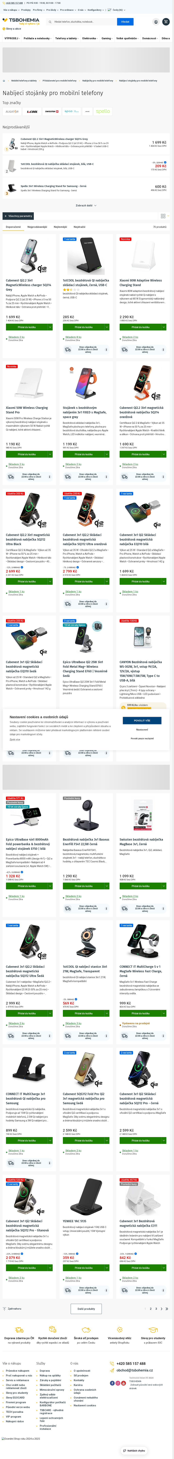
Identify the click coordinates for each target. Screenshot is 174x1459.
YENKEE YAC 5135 (74, 1221)
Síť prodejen (81, 1375)
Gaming (106, 38)
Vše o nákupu (10, 10)
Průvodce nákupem (17, 1370)
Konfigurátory (94, 10)
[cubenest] (87, 111)
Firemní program (16, 1402)
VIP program (13, 1416)
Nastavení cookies (85, 1405)
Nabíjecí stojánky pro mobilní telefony (138, 80)
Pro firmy (37, 10)
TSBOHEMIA (135, 1381)
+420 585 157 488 (14, 3)
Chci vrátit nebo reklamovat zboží (16, 1387)
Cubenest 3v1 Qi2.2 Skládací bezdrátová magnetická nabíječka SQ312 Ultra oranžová (85, 539)
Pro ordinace (67, 10)
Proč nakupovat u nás (19, 1375)
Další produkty (86, 1308)
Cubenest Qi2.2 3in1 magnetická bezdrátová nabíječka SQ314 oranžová (141, 412)
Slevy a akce (13, 28)
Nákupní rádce (15, 1421)
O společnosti (82, 1370)
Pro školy (51, 10)
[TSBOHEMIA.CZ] (21, 21)
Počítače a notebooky (37, 38)
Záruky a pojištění (50, 1380)
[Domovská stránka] (4, 81)
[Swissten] (51, 111)
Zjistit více (15, 739)
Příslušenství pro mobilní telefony (59, 80)
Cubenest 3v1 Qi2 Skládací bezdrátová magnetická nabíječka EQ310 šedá (24, 666)
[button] (116, 10)
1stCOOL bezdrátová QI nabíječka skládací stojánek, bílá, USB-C (57, 164)
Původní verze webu (18, 1407)
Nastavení (142, 729)
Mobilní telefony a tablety (24, 80)
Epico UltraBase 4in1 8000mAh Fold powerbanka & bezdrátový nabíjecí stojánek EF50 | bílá (28, 844)
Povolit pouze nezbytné (142, 738)
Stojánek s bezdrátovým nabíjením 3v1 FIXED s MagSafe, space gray (84, 412)
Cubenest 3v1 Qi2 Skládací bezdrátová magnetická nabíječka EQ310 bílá (138, 539)
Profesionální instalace (48, 1427)
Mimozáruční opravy (52, 1389)
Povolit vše (142, 720)
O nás (80, 10)
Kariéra (78, 1385)
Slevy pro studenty (17, 1392)
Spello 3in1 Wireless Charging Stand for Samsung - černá (53, 186)
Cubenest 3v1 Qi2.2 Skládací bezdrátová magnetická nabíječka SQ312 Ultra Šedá (25, 971)
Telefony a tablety (66, 38)
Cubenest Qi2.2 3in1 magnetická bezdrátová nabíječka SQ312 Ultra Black (28, 539)
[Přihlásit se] (156, 21)
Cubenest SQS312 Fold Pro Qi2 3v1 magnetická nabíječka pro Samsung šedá (84, 1098)
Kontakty (79, 1380)
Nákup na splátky (50, 1375)
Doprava (45, 1370)
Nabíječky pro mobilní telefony (97, 80)
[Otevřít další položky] (50, 327)
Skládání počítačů (50, 1385)
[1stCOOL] (31, 111)
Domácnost (149, 38)
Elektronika (89, 38)
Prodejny (25, 10)
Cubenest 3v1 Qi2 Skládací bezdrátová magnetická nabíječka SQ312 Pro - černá (139, 1098)
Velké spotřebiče (126, 38)
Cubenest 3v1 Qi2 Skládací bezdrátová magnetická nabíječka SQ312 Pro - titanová (27, 1225)
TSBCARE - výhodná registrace (51, 1412)
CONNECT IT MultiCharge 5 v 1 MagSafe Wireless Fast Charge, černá (141, 971)
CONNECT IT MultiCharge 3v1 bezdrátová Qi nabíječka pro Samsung (26, 1098)
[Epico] (71, 111)
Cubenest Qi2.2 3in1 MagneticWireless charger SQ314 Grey (54, 139)
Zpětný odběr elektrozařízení (49, 1396)
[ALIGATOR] (12, 111)
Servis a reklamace (17, 1380)
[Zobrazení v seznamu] (164, 216)
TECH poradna (14, 1411)
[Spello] (102, 111)
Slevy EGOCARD (15, 1397)
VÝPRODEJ (11, 38)
